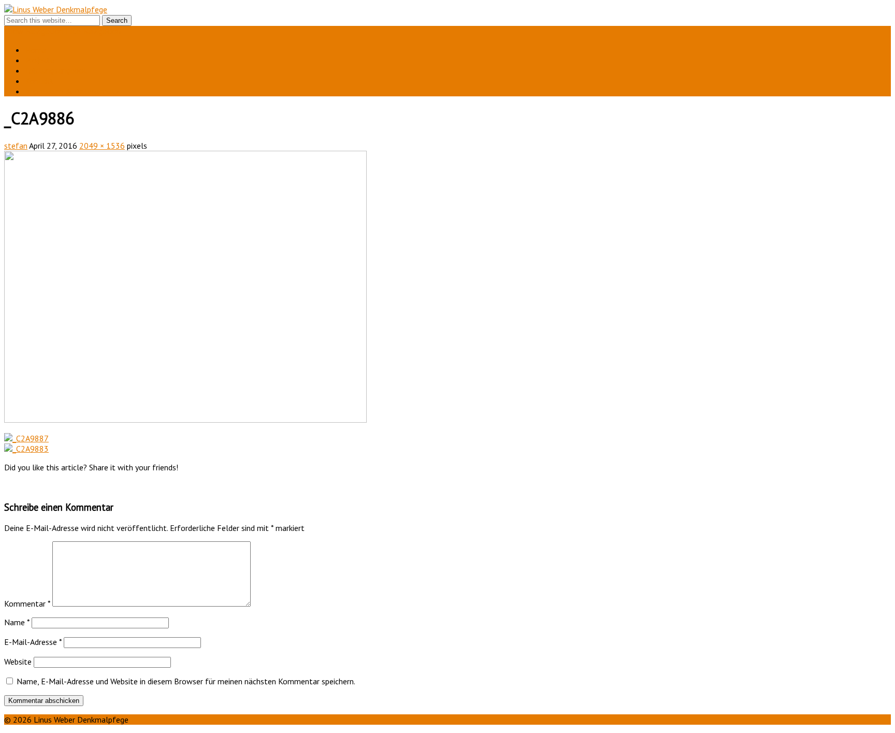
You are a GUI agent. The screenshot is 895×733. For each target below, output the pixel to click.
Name (17, 622)
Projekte (39, 60)
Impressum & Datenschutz (72, 91)
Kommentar (27, 603)
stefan (15, 145)
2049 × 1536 (102, 145)
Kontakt (39, 81)
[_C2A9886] (185, 419)
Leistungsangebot (56, 70)
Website (18, 661)
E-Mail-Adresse (33, 642)
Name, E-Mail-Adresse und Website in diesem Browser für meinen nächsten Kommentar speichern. (186, 681)
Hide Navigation (93, 31)
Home (35, 50)
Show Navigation (33, 31)
